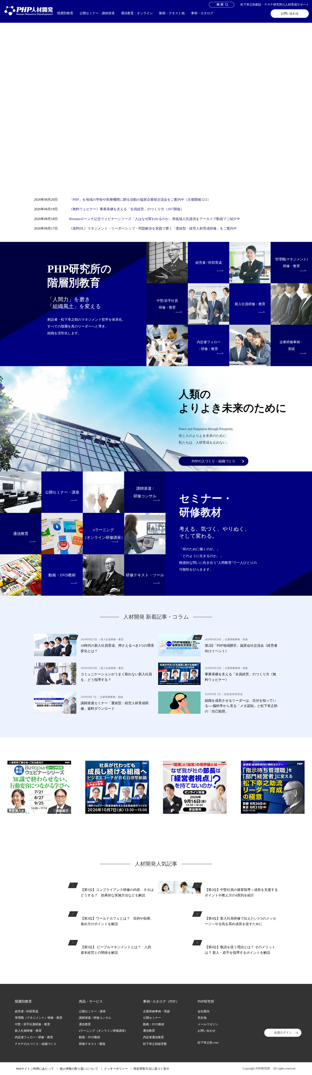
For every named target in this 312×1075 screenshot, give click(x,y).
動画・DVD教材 (89, 1037)
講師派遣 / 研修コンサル (95, 1017)
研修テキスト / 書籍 (92, 1043)
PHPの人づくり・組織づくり (213, 461)
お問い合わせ (290, 13)
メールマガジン (208, 1024)
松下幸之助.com (208, 1042)
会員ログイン (283, 1032)
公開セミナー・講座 (92, 1011)
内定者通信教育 (153, 1037)
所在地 (202, 1017)
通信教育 (85, 1024)
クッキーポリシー (103, 1070)
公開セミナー (152, 1017)
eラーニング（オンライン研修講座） (103, 1030)
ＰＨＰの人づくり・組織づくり (35, 1043)
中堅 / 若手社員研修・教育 (32, 1024)
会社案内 (203, 1011)
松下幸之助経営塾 (155, 1043)
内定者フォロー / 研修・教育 (34, 1037)
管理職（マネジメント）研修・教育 (38, 1017)
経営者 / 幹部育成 (26, 1011)
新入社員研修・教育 (28, 1030)
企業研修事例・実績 (156, 1011)
